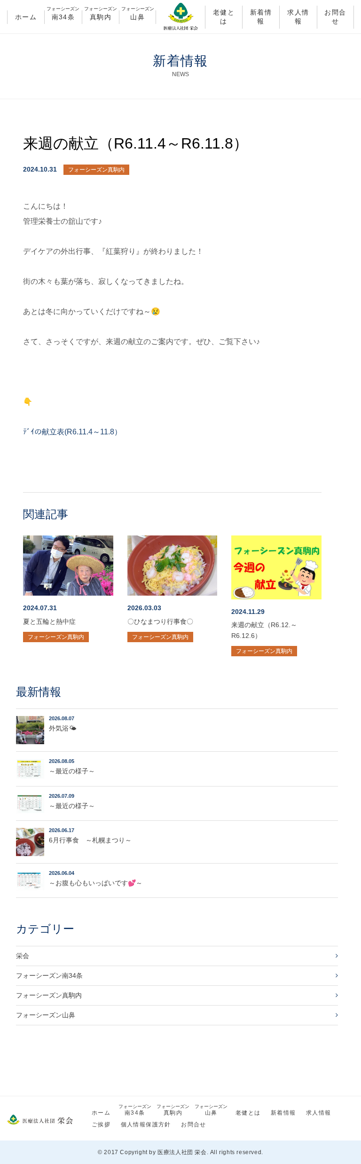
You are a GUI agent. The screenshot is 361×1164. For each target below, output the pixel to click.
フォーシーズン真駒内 (96, 169)
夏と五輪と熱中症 (49, 621)
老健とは (224, 16)
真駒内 (100, 15)
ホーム (26, 17)
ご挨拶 (101, 1124)
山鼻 (137, 15)
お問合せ (335, 16)
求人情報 (298, 16)
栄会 (22, 956)
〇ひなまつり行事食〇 (160, 621)
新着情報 (261, 16)
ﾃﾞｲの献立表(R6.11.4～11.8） (72, 432)
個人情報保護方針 (146, 1124)
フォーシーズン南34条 (49, 975)
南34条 (63, 15)
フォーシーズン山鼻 (45, 1015)
